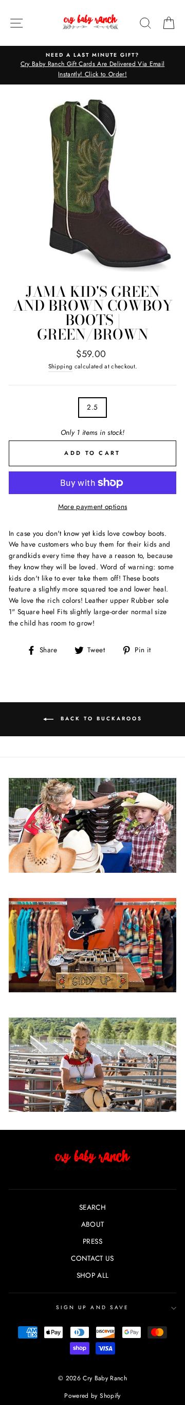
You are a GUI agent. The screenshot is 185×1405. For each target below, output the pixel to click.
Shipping (60, 366)
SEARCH (92, 1207)
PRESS (92, 1241)
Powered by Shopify (92, 1395)
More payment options (92, 506)
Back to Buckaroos (100, 718)
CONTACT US (92, 1258)
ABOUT (92, 1224)
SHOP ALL (93, 1275)
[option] (92, 65)
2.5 (92, 407)
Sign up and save (92, 1307)
